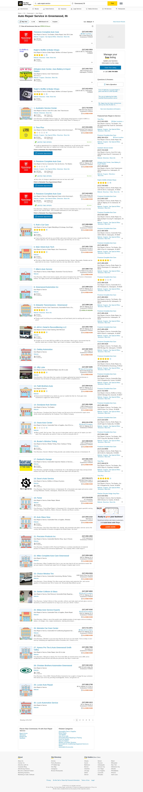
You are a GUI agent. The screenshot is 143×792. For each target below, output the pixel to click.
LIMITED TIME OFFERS (64, 142)
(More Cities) (96, 757)
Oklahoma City (115, 767)
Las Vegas (101, 768)
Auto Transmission (52, 74)
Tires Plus (100, 119)
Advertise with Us (23, 765)
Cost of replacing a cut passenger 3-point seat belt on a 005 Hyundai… (109, 90)
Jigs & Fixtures (68, 539)
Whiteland (23, 735)
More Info (66, 36)
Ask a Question (111, 84)
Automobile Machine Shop (55, 539)
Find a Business (56, 763)
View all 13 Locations (86, 369)
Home (19, 13)
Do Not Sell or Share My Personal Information (66, 780)
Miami (113, 761)
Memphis (100, 774)
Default (89, 22)
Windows (67, 519)
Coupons (41, 36)
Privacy (49, 780)
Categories (54, 768)
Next (92, 720)
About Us (20, 761)
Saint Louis (114, 774)
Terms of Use (85, 780)
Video (47, 57)
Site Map (53, 767)
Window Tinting (51, 444)
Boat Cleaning (51, 329)
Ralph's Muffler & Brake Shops (46, 50)
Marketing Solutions (24, 772)
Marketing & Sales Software (26, 774)
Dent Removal (60, 329)
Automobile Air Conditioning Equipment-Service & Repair (63, 630)
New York (114, 765)
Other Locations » (87, 33)
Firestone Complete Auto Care (46, 32)
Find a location (119, 137)
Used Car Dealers (64, 739)
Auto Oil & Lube (68, 34)
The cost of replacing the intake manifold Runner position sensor (108, 97)
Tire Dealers (50, 34)
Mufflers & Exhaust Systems (64, 52)
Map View (24, 21)
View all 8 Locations (87, 611)
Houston (100, 763)
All (34, 21)
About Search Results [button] (119, 21)
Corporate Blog (22, 767)
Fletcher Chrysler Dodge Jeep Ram (108, 493)
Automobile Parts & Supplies (67, 307)
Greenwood (30, 13)
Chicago (86, 770)
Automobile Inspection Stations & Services (59, 462)
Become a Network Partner (26, 770)
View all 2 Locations (87, 424)
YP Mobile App (55, 765)
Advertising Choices (24, 768)
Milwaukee (114, 763)
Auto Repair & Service (40, 34)
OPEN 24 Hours (45, 26)
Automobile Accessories (66, 747)
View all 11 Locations (86, 630)
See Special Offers (50, 36)
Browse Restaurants (57, 770)
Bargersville (23, 736)
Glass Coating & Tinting (64, 444)
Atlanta (86, 761)
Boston (86, 767)
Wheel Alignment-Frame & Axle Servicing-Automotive (62, 130)
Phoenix (113, 772)
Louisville (100, 772)
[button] (121, 3)
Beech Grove (23, 733)
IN (24, 13)
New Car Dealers (116, 498)
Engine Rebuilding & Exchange (56, 227)
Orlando (113, 768)
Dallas (86, 772)
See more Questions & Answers (110, 109)
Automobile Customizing (54, 576)
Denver (86, 774)
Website (36, 36)
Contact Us (21, 763)
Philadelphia (114, 770)
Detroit (100, 761)
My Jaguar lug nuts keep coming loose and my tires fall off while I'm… (110, 104)
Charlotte (87, 768)
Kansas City (101, 767)
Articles (53, 761)
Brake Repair (59, 34)
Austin (86, 763)
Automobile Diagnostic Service (120, 331)
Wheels (58, 500)
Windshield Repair (52, 370)
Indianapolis (101, 765)
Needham (22, 738)
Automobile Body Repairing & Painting (68, 594)
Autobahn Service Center (105, 148)
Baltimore (87, 765)
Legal (92, 780)
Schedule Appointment (44, 153)
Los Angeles (101, 770)
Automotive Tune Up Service (55, 164)
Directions (60, 36)
